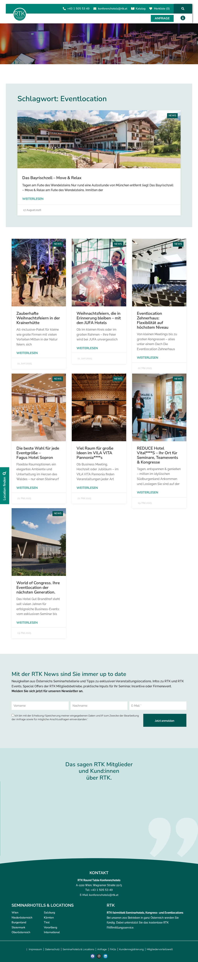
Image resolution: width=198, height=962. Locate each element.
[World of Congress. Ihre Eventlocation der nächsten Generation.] (39, 542)
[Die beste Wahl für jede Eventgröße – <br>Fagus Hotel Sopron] (39, 407)
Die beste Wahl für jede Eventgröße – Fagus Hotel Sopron (37, 453)
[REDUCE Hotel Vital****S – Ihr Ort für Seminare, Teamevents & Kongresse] (159, 407)
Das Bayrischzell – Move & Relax (51, 177)
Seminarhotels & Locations (78, 949)
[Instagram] (99, 956)
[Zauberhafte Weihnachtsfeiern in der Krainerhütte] (39, 272)
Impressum (35, 949)
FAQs (113, 949)
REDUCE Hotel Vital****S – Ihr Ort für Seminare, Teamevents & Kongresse (157, 455)
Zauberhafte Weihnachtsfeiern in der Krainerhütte (38, 318)
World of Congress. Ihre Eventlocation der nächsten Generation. (38, 587)
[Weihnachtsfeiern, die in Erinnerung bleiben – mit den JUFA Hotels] (99, 272)
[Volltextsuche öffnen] (182, 8)
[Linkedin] (105, 956)
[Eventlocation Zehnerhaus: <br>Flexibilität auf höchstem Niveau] (159, 272)
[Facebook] (92, 956)
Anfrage (102, 949)
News (172, 115)
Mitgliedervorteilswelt (160, 949)
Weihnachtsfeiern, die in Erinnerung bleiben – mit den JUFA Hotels (99, 318)
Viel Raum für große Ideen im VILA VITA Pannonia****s (95, 453)
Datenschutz (52, 949)
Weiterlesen (33, 199)
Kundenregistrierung (131, 949)
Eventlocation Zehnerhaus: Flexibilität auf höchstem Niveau (152, 320)
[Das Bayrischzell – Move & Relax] (99, 139)
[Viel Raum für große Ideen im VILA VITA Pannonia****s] (99, 407)
